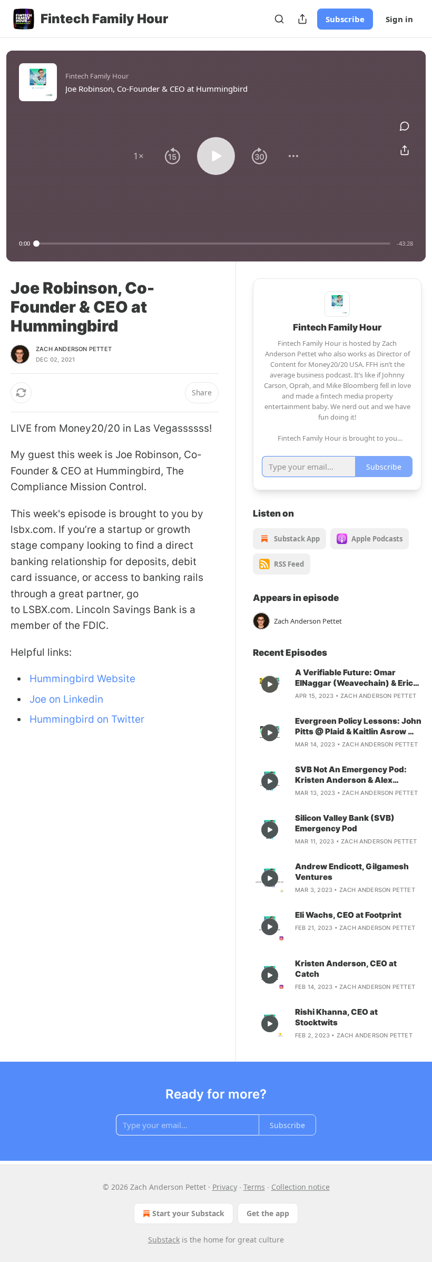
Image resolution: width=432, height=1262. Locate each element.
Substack (164, 1240)
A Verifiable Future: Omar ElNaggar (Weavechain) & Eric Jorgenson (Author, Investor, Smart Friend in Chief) (354, 677)
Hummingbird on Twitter (87, 719)
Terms (254, 1187)
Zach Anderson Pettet (74, 349)
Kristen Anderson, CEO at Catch (346, 968)
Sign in (399, 19)
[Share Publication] (302, 19)
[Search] (279, 19)
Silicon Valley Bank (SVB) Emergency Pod (345, 823)
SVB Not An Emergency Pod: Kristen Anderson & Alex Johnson (351, 774)
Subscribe (345, 19)
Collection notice (300, 1187)
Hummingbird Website (82, 679)
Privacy (224, 1187)
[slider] (213, 243)
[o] (269, 684)
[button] (138, 156)
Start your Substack (188, 1213)
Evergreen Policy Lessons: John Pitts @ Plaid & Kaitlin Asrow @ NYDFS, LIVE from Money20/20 (358, 726)
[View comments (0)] (404, 126)
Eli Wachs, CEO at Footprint (348, 915)
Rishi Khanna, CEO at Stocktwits (336, 1017)
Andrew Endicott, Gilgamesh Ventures (352, 871)
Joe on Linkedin (66, 699)
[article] (337, 684)
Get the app (268, 1213)
